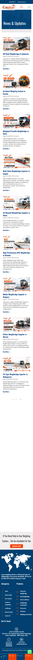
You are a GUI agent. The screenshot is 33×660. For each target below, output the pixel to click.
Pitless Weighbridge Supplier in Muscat (15, 335)
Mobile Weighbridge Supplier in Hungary (14, 295)
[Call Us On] (9, 639)
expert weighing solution (16, 632)
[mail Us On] (21, 639)
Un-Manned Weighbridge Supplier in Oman (16, 214)
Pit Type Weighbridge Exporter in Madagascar (15, 375)
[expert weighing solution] (16, 629)
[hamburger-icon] (29, 7)
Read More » (6, 69)
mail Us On (22, 642)
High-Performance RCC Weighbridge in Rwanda (16, 254)
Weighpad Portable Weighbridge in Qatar (16, 132)
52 (20, 399)
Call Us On (9, 642)
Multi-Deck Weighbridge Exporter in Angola (16, 172)
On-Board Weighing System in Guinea (14, 92)
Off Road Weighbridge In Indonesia (16, 54)
